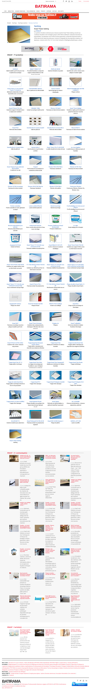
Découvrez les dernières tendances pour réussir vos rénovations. (50, 581)
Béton (72, 666)
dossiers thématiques (38, 670)
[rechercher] (56, 1)
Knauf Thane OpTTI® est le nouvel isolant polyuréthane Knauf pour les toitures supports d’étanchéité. (50, 492)
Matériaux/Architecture (38, 664)
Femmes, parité (49, 664)
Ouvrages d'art (28, 670)
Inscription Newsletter (62, 673)
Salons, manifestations (27, 666)
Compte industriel (23, 673)
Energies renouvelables (59, 664)
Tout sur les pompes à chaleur (55, 668)
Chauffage (14, 23)
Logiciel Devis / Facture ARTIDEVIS (68, 662)
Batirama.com (9, 684)
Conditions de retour (20, 686)
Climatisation (6, 668)
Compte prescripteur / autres (36, 673)
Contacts (11, 675)
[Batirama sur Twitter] (66, 1)
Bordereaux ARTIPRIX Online (35, 662)
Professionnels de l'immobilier (41, 666)
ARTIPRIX (56, 684)
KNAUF (38, 31)
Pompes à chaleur (18, 670)
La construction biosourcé (24, 664)
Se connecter (71, 673)
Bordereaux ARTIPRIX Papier (51, 662)
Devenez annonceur (50, 673)
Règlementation (12, 664)
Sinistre (68, 664)
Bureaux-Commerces (34, 668)
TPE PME (12, 668)
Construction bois (68, 668)
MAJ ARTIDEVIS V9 (7, 688)
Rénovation (44, 668)
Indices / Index (23, 662)
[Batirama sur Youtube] (69, 1)
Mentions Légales (41, 684)
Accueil (9, 23)
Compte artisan (14, 673)
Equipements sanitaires (14, 666)
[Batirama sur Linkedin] (72, 1)
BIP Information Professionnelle (28, 684)
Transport (64, 666)
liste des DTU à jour (14, 662)
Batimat (87, 666)
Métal (68, 666)
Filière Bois (74, 664)
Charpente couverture (7, 670)
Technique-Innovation (55, 666)
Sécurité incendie (79, 666)
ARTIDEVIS (50, 684)
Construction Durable (79, 668)
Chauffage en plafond (22, 23)
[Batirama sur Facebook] (63, 1)
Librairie (11, 671)
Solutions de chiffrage (19, 671)
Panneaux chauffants (33, 23)
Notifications (62, 684)
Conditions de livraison (8, 686)
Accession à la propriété (22, 668)
